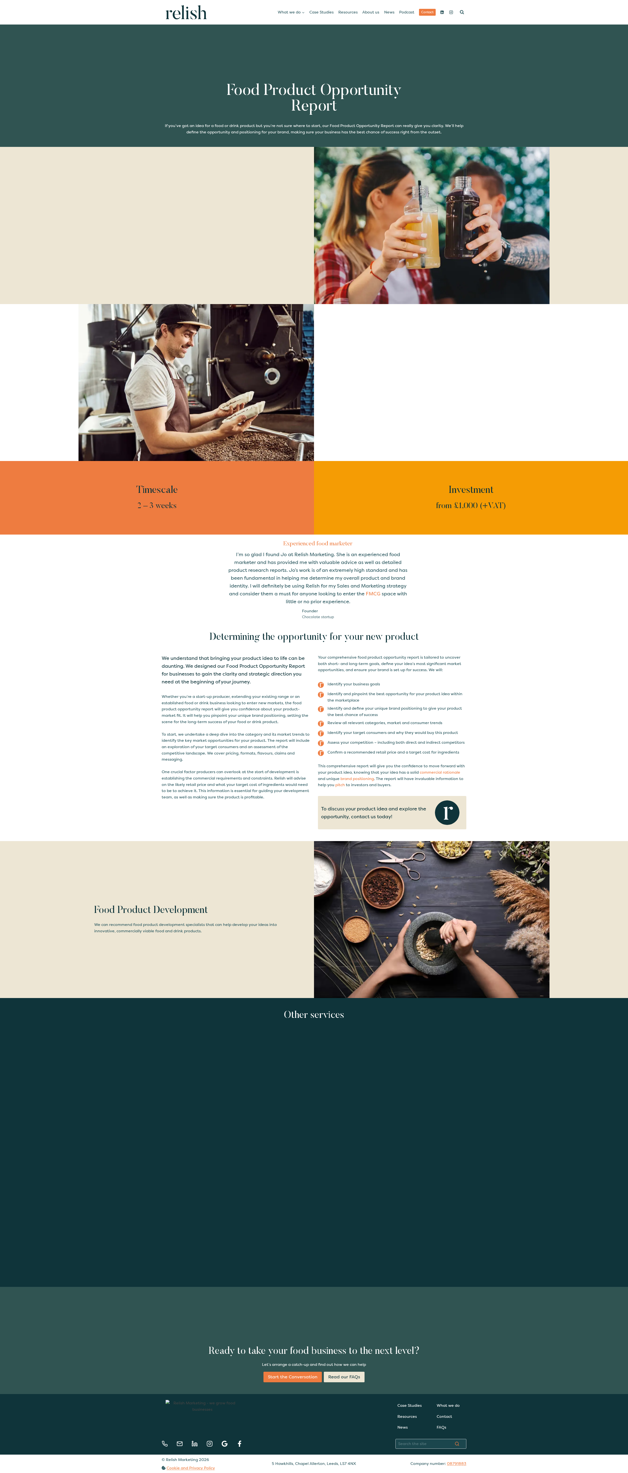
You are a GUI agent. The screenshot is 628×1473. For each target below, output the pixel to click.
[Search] (457, 1444)
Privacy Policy (201, 1425)
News (389, 12)
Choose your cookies (133, 1452)
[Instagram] (451, 12)
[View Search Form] (462, 12)
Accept (172, 1452)
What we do (448, 1405)
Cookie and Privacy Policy (191, 1468)
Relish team (120, 252)
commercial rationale (440, 772)
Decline (212, 1452)
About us (370, 12)
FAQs (441, 1427)
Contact (427, 12)
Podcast (406, 12)
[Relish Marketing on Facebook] (239, 1444)
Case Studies (321, 12)
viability (145, 258)
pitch (340, 784)
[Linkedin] (442, 12)
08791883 (456, 1463)
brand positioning (357, 778)
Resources (348, 12)
